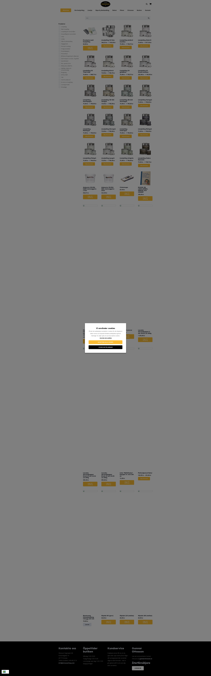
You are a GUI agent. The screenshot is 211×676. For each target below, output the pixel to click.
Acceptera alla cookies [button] (105, 342)
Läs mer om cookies (106, 338)
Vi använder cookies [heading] (105, 328)
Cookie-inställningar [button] (105, 347)
